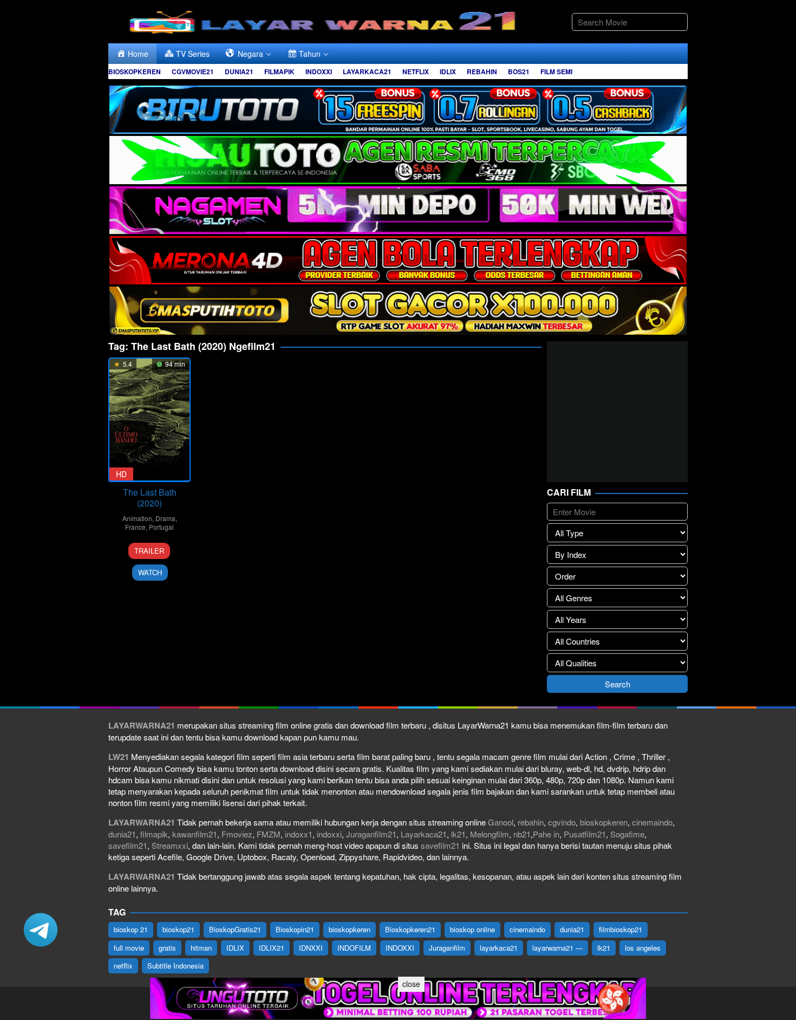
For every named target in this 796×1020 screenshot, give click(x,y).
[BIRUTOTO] (398, 108)
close (411, 983)
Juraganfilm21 (371, 834)
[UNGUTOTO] (398, 997)
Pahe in (546, 834)
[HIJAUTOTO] (398, 158)
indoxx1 (298, 834)
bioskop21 (178, 929)
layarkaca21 (499, 948)
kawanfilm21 (194, 834)
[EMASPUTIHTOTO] (398, 309)
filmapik (154, 834)
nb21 (522, 834)
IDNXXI (311, 948)
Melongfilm (489, 834)
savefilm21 (127, 845)
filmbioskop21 (620, 929)
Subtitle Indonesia (175, 965)
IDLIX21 (271, 948)
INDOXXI (400, 948)
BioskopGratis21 (235, 929)
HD (121, 474)
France (135, 526)
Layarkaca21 (424, 834)
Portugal (161, 526)
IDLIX (235, 948)
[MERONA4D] (398, 259)
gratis (167, 948)
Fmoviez (236, 834)
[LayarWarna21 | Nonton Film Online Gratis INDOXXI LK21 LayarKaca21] (324, 20)
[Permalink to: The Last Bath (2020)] (149, 419)
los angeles (643, 948)
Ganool (500, 822)
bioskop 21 (131, 929)
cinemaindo (652, 822)
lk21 (458, 834)
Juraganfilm (447, 948)
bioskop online (472, 929)
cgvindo (562, 822)
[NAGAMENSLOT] (398, 209)
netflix (123, 965)
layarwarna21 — (557, 948)
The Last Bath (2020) (150, 497)
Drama (165, 518)
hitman (201, 948)
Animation (137, 518)
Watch (150, 572)
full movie (129, 948)
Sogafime (627, 834)
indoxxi (329, 834)
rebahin (531, 822)
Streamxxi (170, 845)
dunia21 (122, 834)
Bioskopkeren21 (410, 929)
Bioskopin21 (295, 929)
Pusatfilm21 (585, 834)
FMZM (268, 834)
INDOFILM (354, 948)
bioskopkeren (604, 822)
